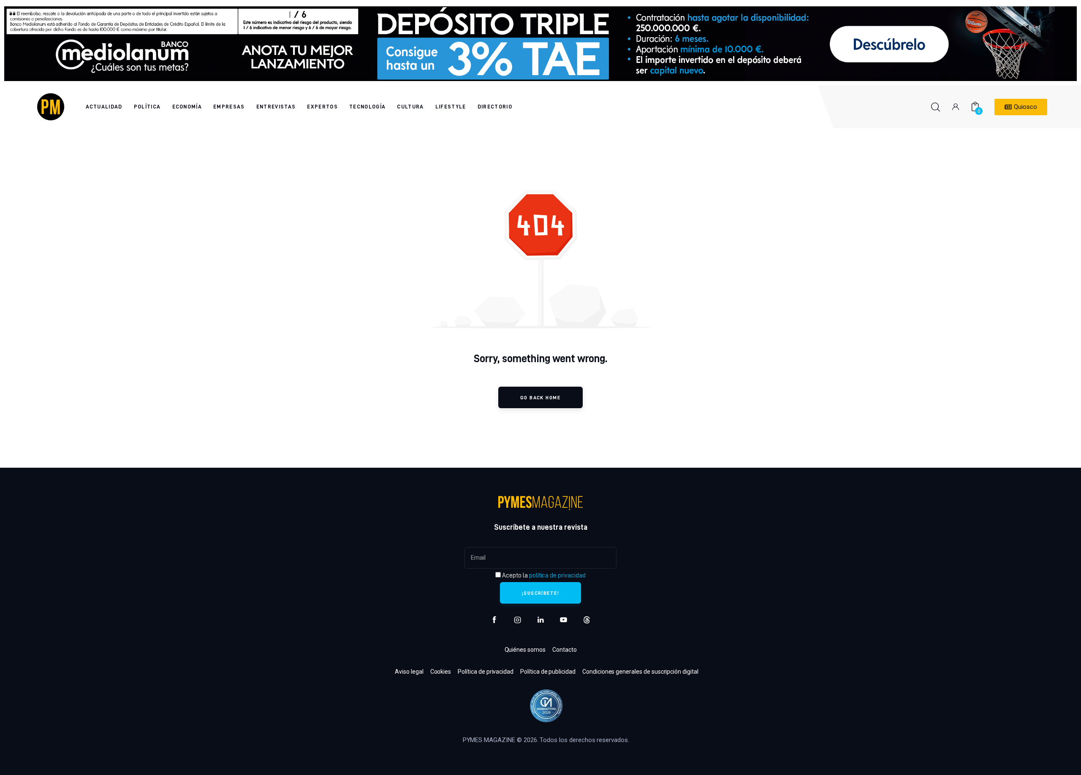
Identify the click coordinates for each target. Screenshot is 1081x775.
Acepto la (543, 575)
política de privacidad (557, 575)
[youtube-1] (563, 619)
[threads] (586, 619)
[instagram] (517, 619)
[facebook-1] (494, 619)
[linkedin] (540, 619)
